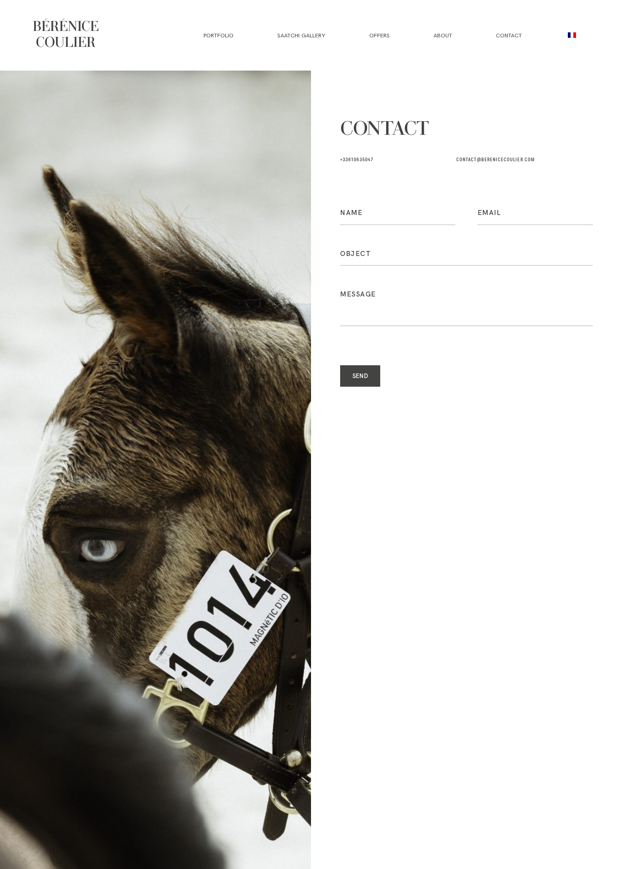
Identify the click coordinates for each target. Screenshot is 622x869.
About (442, 35)
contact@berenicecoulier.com (495, 160)
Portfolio (219, 35)
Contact (509, 35)
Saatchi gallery (301, 35)
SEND (360, 375)
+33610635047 (356, 160)
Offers (379, 35)
